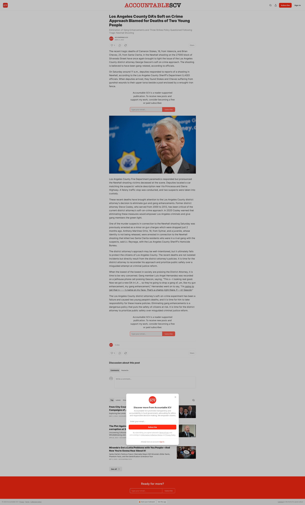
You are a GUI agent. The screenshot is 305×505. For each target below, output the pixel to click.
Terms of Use (164, 432)
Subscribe (152, 427)
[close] (175, 397)
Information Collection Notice (151, 435)
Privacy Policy (170, 435)
